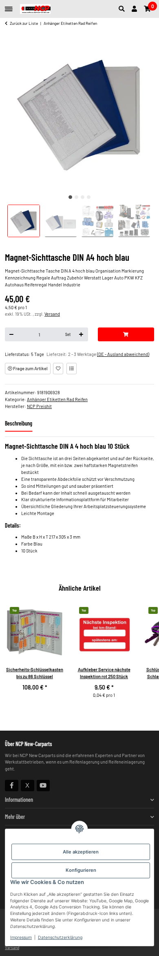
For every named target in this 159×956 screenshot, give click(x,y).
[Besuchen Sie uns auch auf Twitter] (27, 785)
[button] (123, 9)
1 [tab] (70, 197)
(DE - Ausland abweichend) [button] (123, 354)
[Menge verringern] (11, 334)
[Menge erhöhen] (81, 334)
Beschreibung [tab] (18, 423)
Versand (52, 313)
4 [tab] (89, 197)
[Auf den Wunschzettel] (58, 368)
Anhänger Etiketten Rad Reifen (57, 399)
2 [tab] (76, 197)
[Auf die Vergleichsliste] (71, 368)
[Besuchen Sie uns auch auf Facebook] (11, 785)
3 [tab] (82, 197)
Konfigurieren (81, 870)
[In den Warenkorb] (126, 334)
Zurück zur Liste (24, 23)
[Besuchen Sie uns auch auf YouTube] (43, 785)
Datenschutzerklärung (60, 937)
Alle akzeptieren (81, 852)
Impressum (21, 937)
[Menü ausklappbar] (9, 6)
